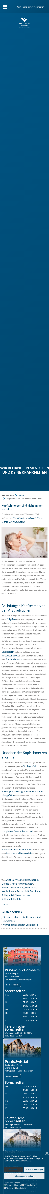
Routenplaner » (12, 984)
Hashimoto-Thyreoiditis (19, 853)
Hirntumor (30, 887)
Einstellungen (31, 1185)
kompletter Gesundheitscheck (18, 831)
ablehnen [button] (13, 1170)
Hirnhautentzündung (13, 887)
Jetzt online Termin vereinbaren (30, 6)
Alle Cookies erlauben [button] (24, 1176)
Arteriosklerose (10, 655)
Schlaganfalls (30, 766)
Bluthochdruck (14, 659)
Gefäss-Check (9, 883)
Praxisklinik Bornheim (28, 891)
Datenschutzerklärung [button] (13, 1163)
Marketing (21, 1188)
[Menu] (5, 6)
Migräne (11, 619)
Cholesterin (8, 651)
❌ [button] (47, 1153)
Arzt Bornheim (14, 879)
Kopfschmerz (9, 891)
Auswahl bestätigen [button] (34, 1170)
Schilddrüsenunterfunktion (16, 849)
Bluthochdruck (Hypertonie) (28, 517)
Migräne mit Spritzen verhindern (20, 924)
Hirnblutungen (25, 883)
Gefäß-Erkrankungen (13, 521)
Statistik (9, 1188)
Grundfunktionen (13, 1185)
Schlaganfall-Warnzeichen (16, 895)
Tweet (5, 904)
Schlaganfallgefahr (12, 898)
